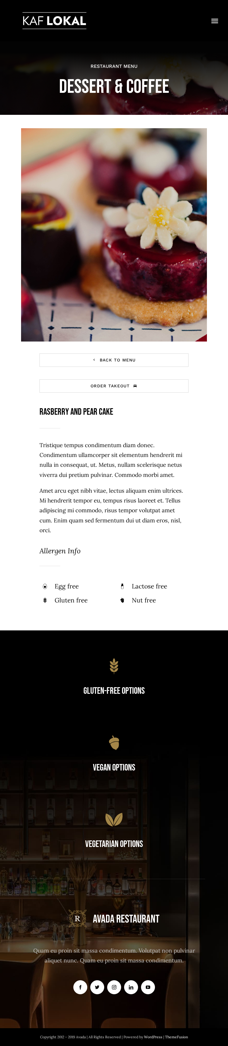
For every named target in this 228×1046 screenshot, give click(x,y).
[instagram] (114, 987)
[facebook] (80, 987)
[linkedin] (131, 987)
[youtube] (148, 987)
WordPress (153, 1037)
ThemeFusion (176, 1037)
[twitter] (97, 987)
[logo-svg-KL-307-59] (54, 14)
